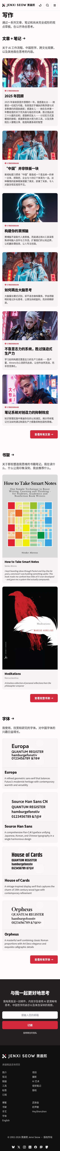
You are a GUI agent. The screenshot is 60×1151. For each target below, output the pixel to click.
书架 (4, 1107)
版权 (34, 1090)
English (6, 1120)
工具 (4, 1085)
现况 (4, 1076)
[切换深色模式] (40, 5)
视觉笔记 (36, 1085)
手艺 (4, 1111)
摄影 (34, 1076)
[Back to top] (54, 1145)
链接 (4, 1081)
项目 (34, 1072)
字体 (4, 1115)
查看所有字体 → (44, 959)
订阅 (30, 1025)
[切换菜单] (55, 5)
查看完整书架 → (44, 698)
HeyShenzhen (39, 1111)
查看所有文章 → (44, 434)
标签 (4, 1090)
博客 (4, 1102)
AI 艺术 (35, 1081)
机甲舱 (35, 1107)
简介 (4, 1072)
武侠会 (35, 1102)
